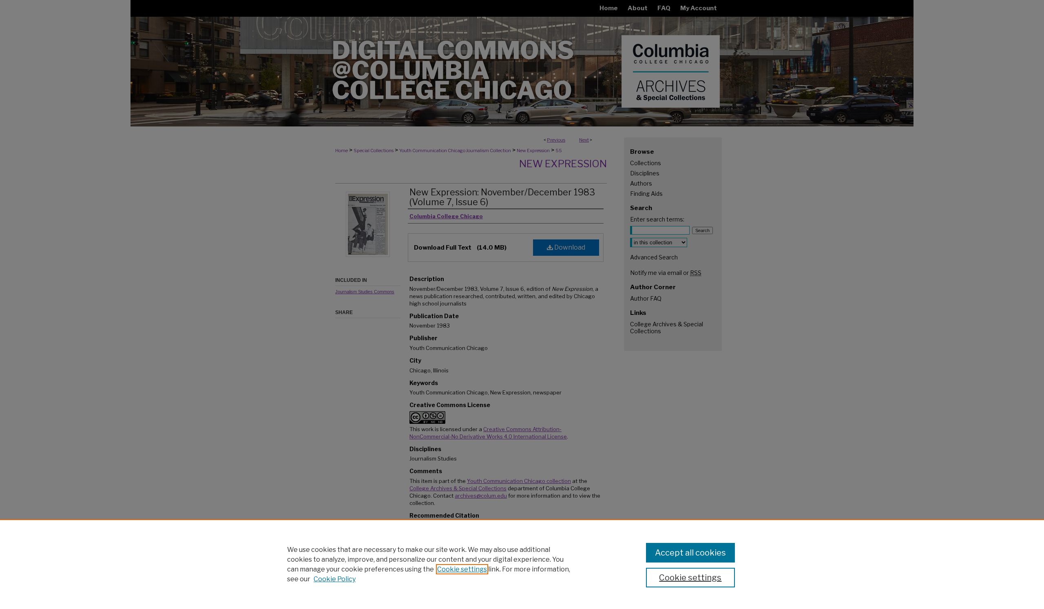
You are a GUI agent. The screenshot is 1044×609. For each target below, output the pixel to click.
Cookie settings (462, 569)
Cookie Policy (335, 579)
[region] (522, 564)
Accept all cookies (690, 553)
